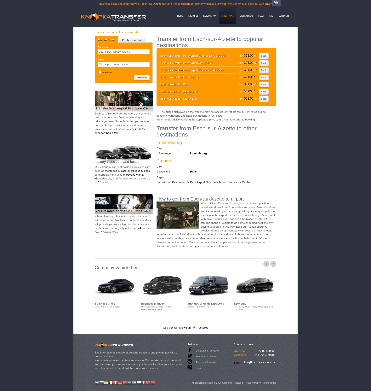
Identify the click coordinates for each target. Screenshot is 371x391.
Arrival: (102, 60)
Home (180, 15)
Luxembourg (169, 142)
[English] (97, 382)
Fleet (261, 15)
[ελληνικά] (134, 382)
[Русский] (101, 382)
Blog (198, 368)
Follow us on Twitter (206, 356)
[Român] (143, 382)
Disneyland (163, 171)
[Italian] (115, 382)
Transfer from (106, 39)
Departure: (104, 47)
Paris (193, 171)
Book (263, 56)
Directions (227, 15)
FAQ (271, 15)
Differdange (164, 153)
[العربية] (129, 382)
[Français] (111, 382)
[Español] (106, 382)
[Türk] (148, 382)
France (164, 160)
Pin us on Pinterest (206, 362)
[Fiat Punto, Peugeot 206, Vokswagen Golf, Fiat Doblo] (255, 273)
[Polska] (138, 382)
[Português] (125, 382)
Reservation (209, 15)
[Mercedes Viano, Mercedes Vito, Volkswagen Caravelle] (162, 273)
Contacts (283, 15)
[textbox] (124, 51)
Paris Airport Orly (200, 182)
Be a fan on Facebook (207, 350)
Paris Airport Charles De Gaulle (231, 182)
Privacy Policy (253, 383)
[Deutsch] (120, 382)
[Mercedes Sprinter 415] (208, 273)
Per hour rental (132, 40)
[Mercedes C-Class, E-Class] (116, 273)
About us (193, 15)
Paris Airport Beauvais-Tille (173, 182)
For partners (246, 15)
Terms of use (269, 383)
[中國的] (152, 382)
